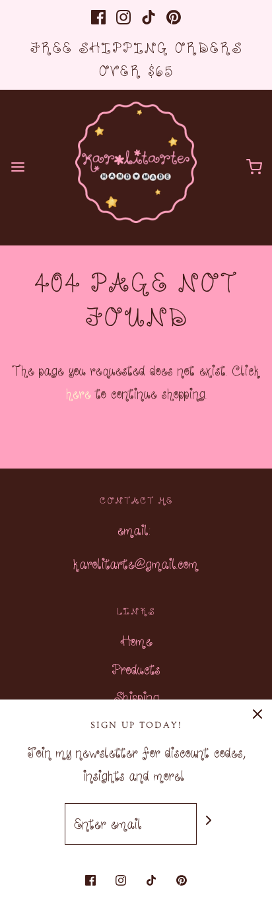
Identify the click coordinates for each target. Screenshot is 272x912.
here (78, 393)
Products (136, 669)
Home (136, 641)
